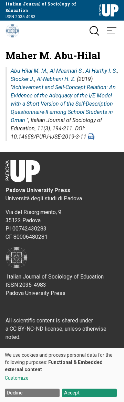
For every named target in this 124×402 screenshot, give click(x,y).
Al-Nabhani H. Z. (56, 79)
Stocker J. (22, 79)
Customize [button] (17, 378)
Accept (72, 392)
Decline (15, 392)
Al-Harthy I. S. (101, 71)
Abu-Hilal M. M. (29, 71)
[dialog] (62, 375)
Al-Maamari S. (66, 71)
